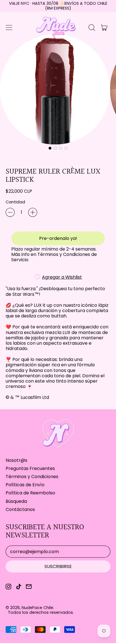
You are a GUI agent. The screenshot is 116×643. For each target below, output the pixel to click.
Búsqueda (16, 501)
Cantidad (15, 202)
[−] (10, 212)
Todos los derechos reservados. (41, 612)
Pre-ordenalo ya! (58, 238)
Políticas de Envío (25, 484)
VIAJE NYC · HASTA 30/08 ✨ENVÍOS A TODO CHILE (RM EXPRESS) (58, 6)
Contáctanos (20, 509)
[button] (92, 27)
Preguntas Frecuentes (30, 468)
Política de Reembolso (30, 493)
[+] (32, 212)
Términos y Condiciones (32, 476)
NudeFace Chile (37, 607)
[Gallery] (58, 93)
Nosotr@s (16, 460)
